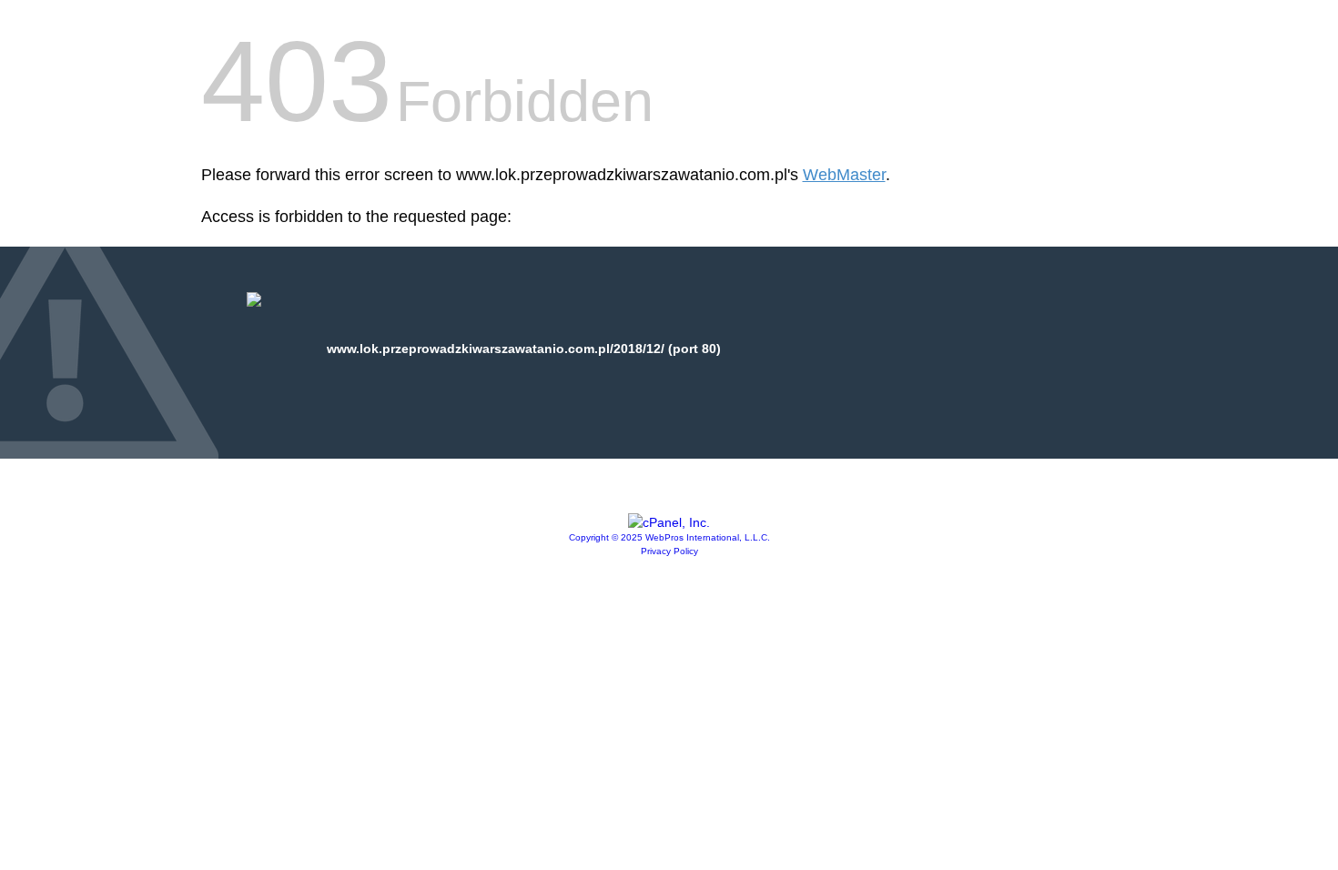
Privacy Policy (669, 551)
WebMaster (844, 175)
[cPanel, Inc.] (669, 522)
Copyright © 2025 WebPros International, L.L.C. (669, 537)
